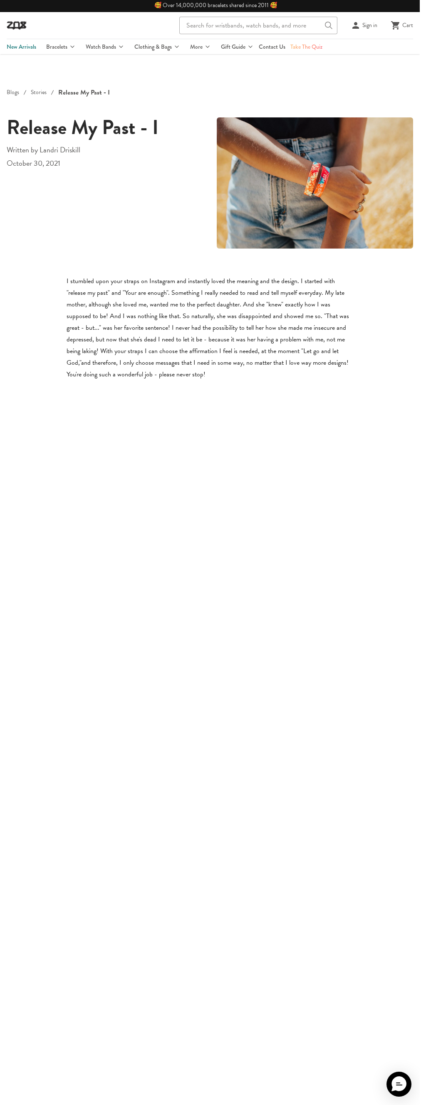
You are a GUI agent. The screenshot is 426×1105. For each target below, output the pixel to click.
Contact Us (272, 46)
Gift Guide (233, 46)
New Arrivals (21, 46)
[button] (398, 1084)
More (196, 46)
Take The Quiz (306, 46)
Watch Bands (101, 46)
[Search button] (328, 25)
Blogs (13, 92)
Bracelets (56, 46)
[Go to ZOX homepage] (17, 25)
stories (39, 92)
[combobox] (258, 25)
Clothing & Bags (153, 46)
